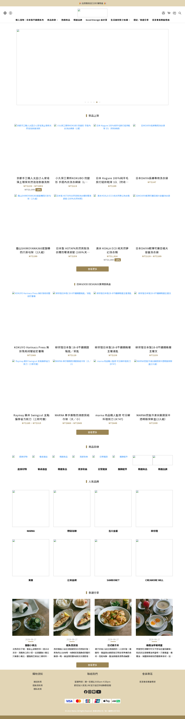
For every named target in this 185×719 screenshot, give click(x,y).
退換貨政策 (38, 685)
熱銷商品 (65, 19)
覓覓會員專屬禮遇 (161, 19)
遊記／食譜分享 (141, 19)
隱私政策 (38, 688)
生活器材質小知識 (119, 19)
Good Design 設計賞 (96, 19)
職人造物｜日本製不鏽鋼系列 (30, 19)
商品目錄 (51, 19)
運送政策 (38, 681)
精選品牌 (78, 19)
